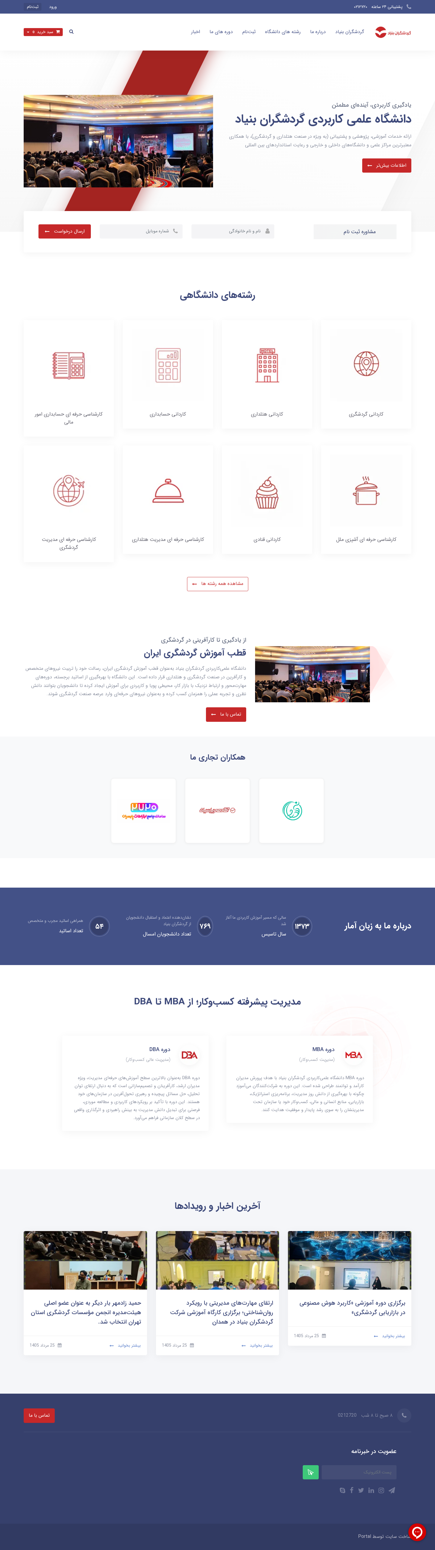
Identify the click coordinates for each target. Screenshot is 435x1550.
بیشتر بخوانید (393, 1336)
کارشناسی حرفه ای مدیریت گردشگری (69, 544)
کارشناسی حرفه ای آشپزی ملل (366, 540)
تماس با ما (230, 714)
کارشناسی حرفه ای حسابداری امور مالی (69, 418)
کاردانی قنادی (267, 540)
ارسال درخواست (68, 231)
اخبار (195, 31)
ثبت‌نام (249, 31)
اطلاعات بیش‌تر (390, 165)
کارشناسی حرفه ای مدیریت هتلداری (168, 540)
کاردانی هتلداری (267, 414)
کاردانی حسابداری (168, 414)
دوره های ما (221, 31)
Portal (364, 1536)
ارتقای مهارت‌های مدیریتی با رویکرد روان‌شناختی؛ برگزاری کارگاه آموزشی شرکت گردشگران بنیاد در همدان (221, 1312)
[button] (71, 32)
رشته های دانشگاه (283, 31)
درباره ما (318, 31)
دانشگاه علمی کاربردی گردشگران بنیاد (323, 119)
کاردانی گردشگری (366, 414)
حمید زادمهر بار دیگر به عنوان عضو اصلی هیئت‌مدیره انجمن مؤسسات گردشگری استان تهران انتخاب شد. (86, 1312)
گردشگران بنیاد (349, 31)
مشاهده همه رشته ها (221, 583)
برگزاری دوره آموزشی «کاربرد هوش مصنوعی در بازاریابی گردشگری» (352, 1307)
